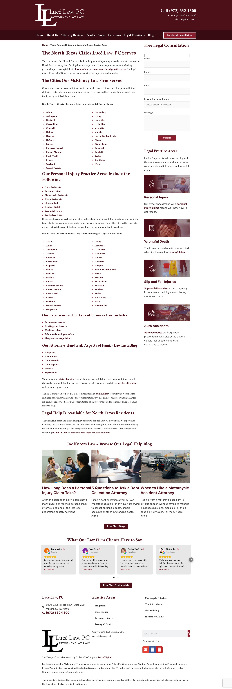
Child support (52, 364)
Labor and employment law (59, 334)
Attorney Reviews (72, 35)
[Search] (189, 633)
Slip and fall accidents (157, 288)
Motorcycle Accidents (56, 195)
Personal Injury (53, 191)
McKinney (100, 254)
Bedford (50, 120)
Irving (98, 116)
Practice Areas (95, 35)
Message (148, 113)
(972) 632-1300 (59, 433)
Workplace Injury (54, 215)
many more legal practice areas (109, 69)
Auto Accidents (53, 187)
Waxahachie (101, 305)
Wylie (97, 164)
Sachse (98, 156)
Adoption (50, 353)
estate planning (66, 379)
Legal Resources (134, 35)
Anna (49, 246)
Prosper (99, 278)
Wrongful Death (53, 211)
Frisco (49, 160)
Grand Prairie (53, 168)
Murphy (99, 132)
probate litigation (127, 383)
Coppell (50, 128)
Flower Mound (53, 152)
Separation (51, 373)
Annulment (51, 357)
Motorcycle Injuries (155, 598)
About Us (52, 35)
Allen (49, 112)
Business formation (55, 322)
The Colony (100, 160)
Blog (151, 35)
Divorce (49, 369)
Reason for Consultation (156, 99)
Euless (49, 144)
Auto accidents (153, 332)
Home (39, 35)
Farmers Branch (54, 148)
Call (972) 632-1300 (178, 11)
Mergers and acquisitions (58, 338)
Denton (50, 136)
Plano (98, 140)
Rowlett (99, 152)
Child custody (52, 360)
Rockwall (99, 148)
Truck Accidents (53, 199)
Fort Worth (52, 156)
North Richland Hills (105, 136)
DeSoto (50, 140)
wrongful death (178, 252)
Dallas (49, 132)
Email (147, 86)
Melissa (98, 258)
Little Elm (100, 124)
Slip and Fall (51, 203)
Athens (50, 254)
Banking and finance (56, 326)
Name (147, 59)
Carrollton (52, 124)
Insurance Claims (154, 617)
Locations (114, 35)
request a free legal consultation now (90, 433)
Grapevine (100, 112)
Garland (50, 164)
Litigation (100, 606)
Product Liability (53, 207)
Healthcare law (53, 330)
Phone (147, 72)
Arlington (51, 116)
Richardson (101, 144)
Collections (101, 612)
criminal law (102, 394)
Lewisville (100, 120)
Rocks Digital (105, 657)
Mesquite (99, 128)
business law (81, 69)
